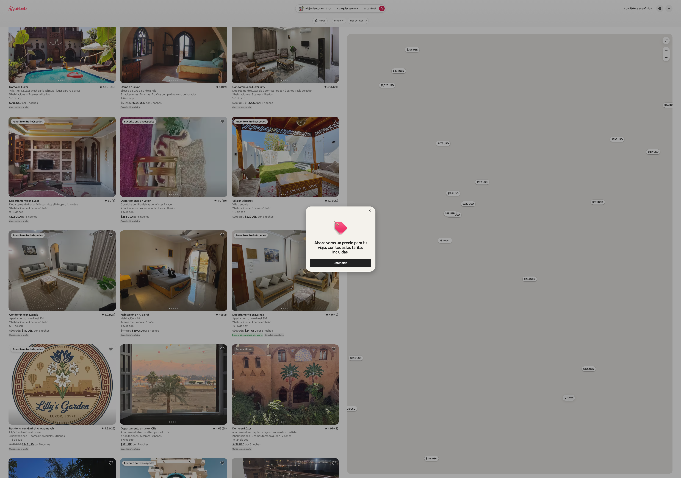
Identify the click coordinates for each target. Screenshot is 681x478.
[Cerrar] (369, 210)
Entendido (340, 263)
